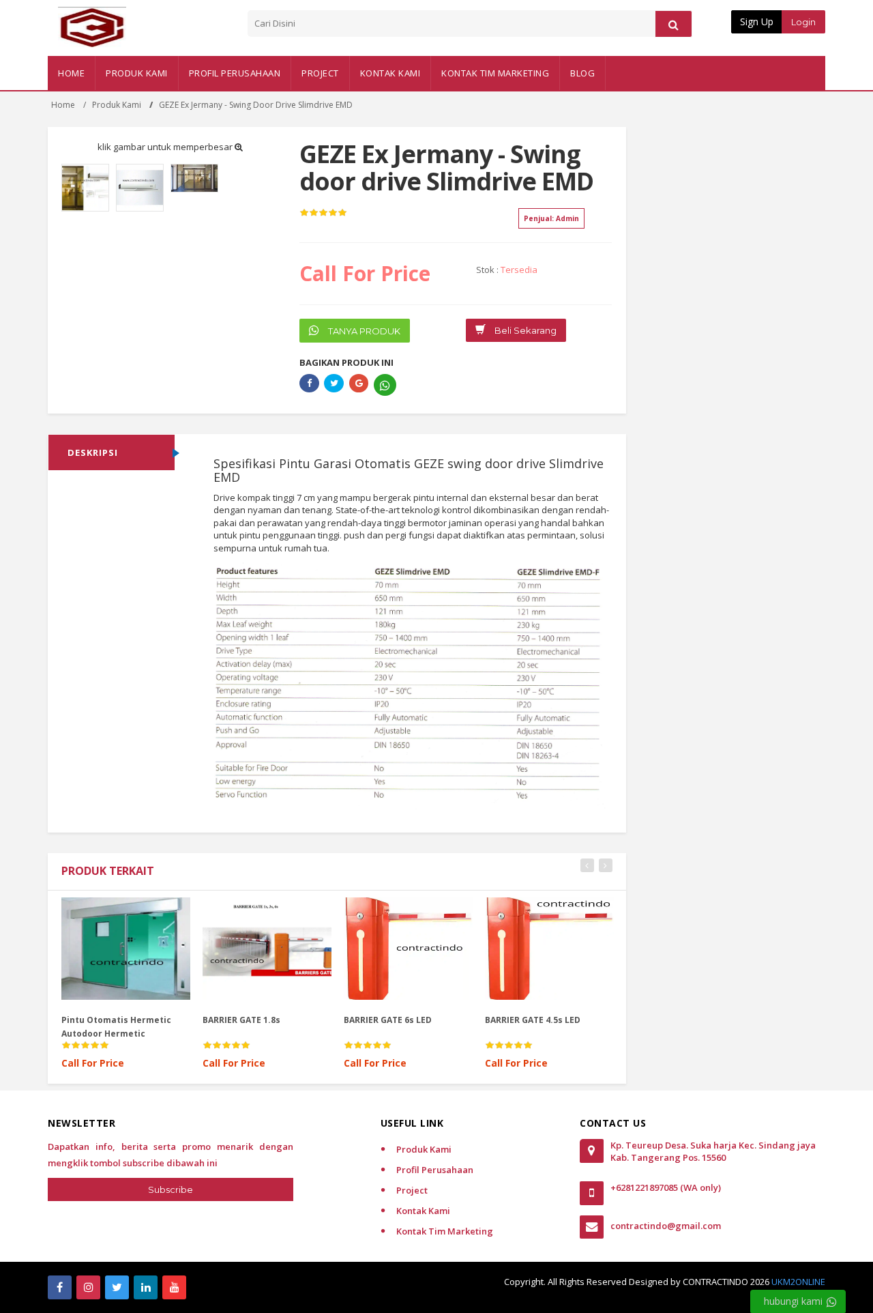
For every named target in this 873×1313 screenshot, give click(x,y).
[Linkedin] (146, 1287)
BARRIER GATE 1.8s (118, 1020)
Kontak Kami (390, 73)
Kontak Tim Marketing (495, 73)
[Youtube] (174, 1287)
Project (320, 73)
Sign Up (756, 21)
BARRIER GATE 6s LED (264, 1020)
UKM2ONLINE (798, 1281)
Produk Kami (137, 73)
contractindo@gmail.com (665, 1226)
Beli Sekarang (524, 330)
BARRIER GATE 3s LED (547, 1020)
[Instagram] (88, 1287)
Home (71, 73)
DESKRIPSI (93, 452)
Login (803, 21)
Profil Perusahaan (235, 73)
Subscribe (170, 1189)
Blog (582, 73)
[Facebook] (60, 1287)
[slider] (323, 213)
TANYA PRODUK (363, 331)
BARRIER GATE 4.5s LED (409, 1020)
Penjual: (551, 218)
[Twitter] (117, 1287)
